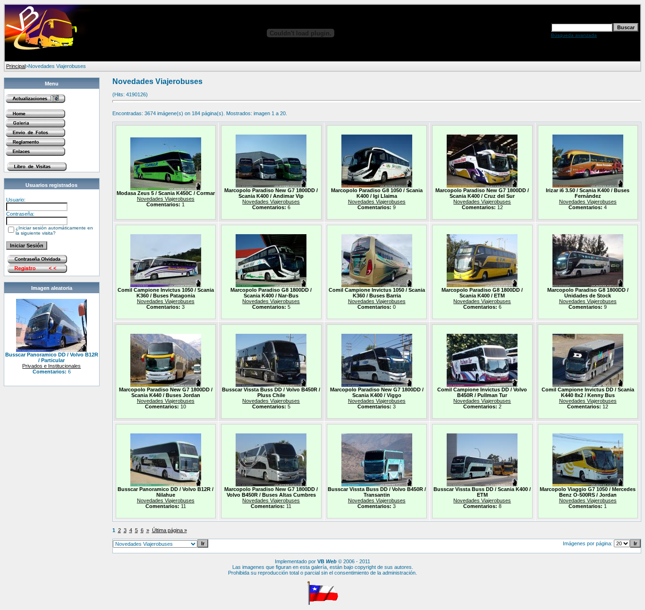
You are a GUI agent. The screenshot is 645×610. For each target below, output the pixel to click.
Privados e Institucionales (51, 366)
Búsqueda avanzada (574, 35)
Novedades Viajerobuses (166, 199)
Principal (15, 66)
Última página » (169, 530)
